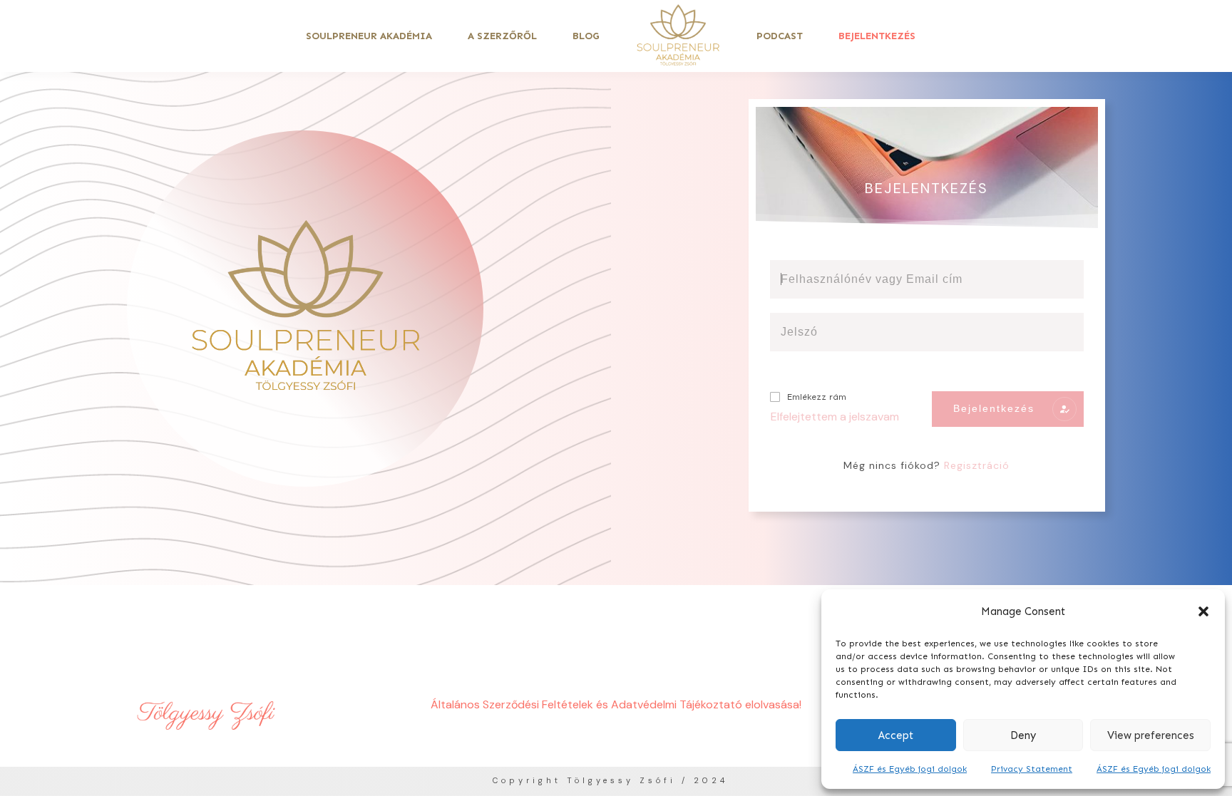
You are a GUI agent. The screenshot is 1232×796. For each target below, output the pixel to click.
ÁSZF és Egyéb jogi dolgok (910, 769)
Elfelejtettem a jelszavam (835, 416)
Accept (895, 735)
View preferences (1150, 735)
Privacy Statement (1031, 769)
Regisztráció (977, 465)
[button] (1203, 611)
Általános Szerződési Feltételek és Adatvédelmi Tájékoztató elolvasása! (616, 704)
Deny (1023, 735)
